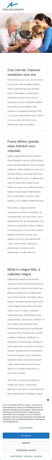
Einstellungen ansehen (26, 450)
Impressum (38, 456)
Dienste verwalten (26, 427)
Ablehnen (26, 443)
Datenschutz (28, 456)
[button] (48, 400)
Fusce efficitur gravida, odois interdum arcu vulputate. (23, 146)
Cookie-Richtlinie (16, 456)
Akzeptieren (26, 435)
